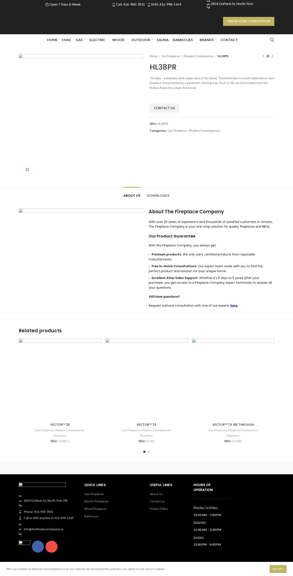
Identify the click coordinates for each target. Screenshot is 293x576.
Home (154, 56)
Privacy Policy (159, 508)
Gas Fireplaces (170, 56)
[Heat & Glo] (146, 468)
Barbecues (91, 516)
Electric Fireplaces (96, 501)
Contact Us (164, 108)
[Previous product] (263, 56)
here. (234, 305)
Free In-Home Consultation (248, 21)
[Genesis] (183, 468)
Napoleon (60, 435)
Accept (278, 568)
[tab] (131, 193)
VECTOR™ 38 (60, 424)
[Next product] (272, 56)
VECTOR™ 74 (146, 424)
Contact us (157, 501)
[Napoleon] (110, 468)
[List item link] (48, 500)
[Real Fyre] (73, 468)
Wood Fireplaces (95, 508)
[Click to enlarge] (27, 169)
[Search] (272, 40)
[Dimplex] (219, 468)
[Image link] (42, 485)
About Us (156, 494)
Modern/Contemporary (199, 56)
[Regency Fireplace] (37, 468)
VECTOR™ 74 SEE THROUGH (233, 424)
